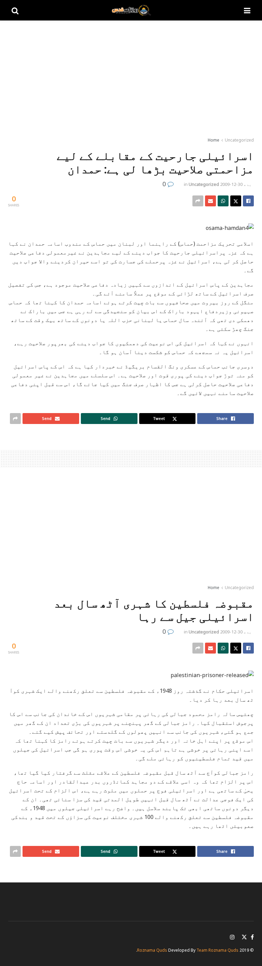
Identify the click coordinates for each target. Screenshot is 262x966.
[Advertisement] (131, 78)
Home (213, 140)
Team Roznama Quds (217, 950)
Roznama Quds (152, 950)
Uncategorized (239, 140)
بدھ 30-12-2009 (236, 184)
